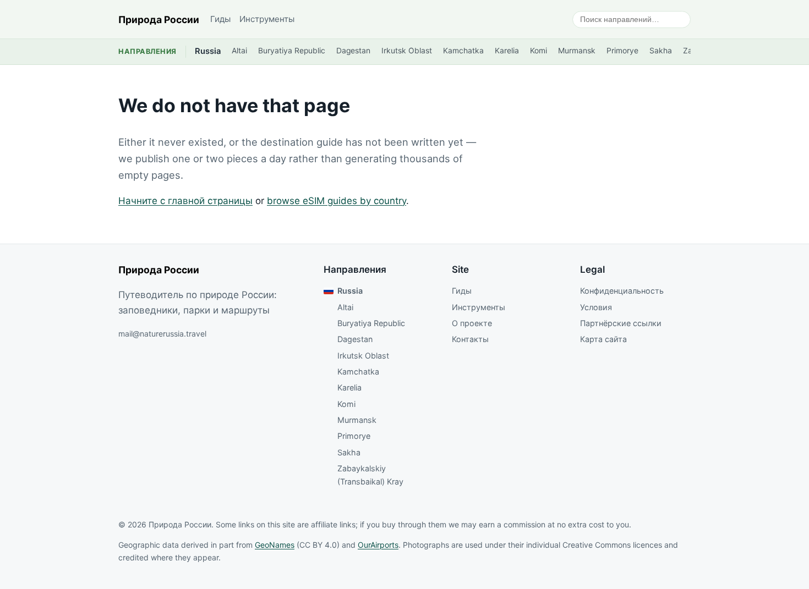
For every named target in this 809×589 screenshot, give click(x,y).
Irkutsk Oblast (406, 50)
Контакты (470, 339)
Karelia (507, 50)
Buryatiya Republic (291, 50)
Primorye (622, 50)
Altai (239, 50)
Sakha (660, 50)
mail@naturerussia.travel (162, 333)
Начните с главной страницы (185, 200)
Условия (596, 307)
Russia (208, 51)
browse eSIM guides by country (336, 200)
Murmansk (576, 50)
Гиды (220, 19)
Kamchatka (463, 50)
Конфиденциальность (622, 290)
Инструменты (266, 19)
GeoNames (274, 544)
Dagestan (353, 50)
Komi (538, 50)
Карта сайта (603, 339)
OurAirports (378, 544)
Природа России (158, 19)
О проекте (472, 323)
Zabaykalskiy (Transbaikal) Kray (370, 475)
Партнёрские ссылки (621, 323)
